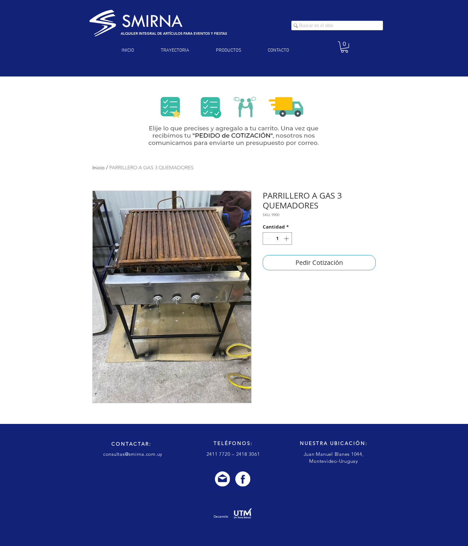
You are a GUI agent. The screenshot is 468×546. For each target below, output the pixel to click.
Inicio (98, 167)
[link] (344, 47)
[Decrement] (268, 238)
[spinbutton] (277, 238)
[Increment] (287, 238)
